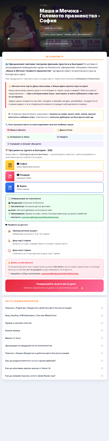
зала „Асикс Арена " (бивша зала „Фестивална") (68, 34)
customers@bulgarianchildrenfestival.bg (40, 217)
